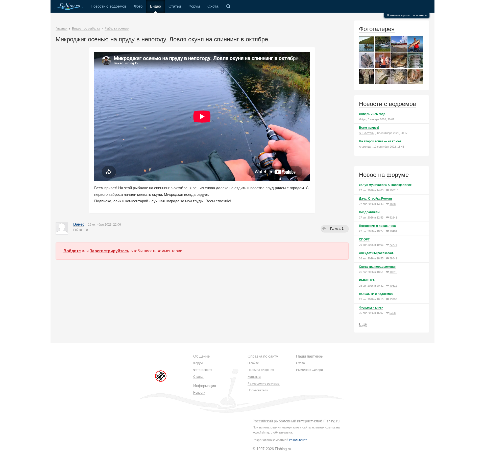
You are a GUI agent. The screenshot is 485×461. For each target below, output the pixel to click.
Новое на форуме (384, 174)
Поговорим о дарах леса (377, 226)
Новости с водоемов (108, 6)
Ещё (363, 324)
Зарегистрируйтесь (109, 251)
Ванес (78, 224)
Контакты (254, 376)
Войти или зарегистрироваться (407, 15)
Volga (362, 119)
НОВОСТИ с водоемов (376, 294)
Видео (155, 6)
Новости (199, 392)
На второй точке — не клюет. (380, 141)
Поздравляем (369, 212)
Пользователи (258, 390)
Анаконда (365, 146)
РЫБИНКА (367, 280)
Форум (194, 6)
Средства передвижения (377, 266)
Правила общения (261, 370)
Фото (138, 6)
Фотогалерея (377, 28)
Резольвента (298, 440)
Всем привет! (369, 127)
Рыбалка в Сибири (309, 370)
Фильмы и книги (371, 307)
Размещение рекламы (264, 383)
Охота (212, 6)
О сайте (253, 363)
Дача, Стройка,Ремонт (375, 198)
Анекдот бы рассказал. (376, 253)
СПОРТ (364, 239)
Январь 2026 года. (372, 114)
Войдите (72, 251)
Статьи (174, 6)
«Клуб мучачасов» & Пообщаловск (385, 185)
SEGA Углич (366, 132)
